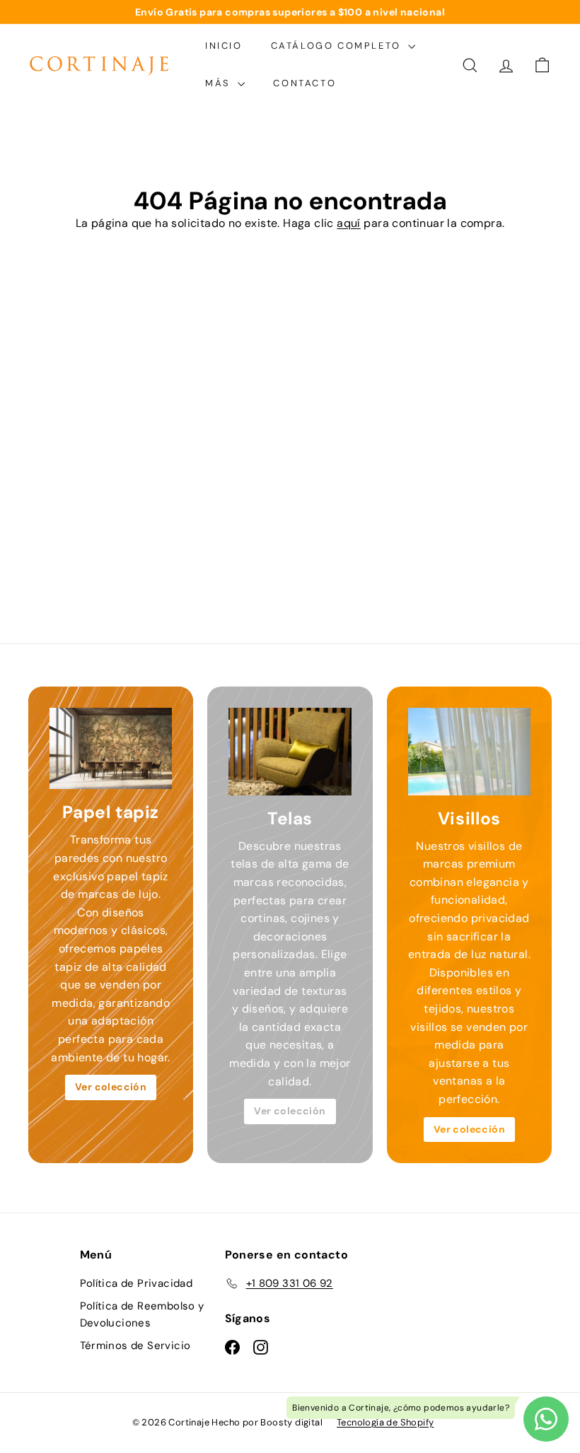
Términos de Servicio (135, 1345)
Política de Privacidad (136, 1283)
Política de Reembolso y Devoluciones (142, 1314)
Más (219, 83)
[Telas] (289, 751)
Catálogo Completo (338, 46)
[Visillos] (469, 751)
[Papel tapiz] (111, 749)
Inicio (224, 46)
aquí (349, 223)
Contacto (304, 83)
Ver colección (110, 1086)
